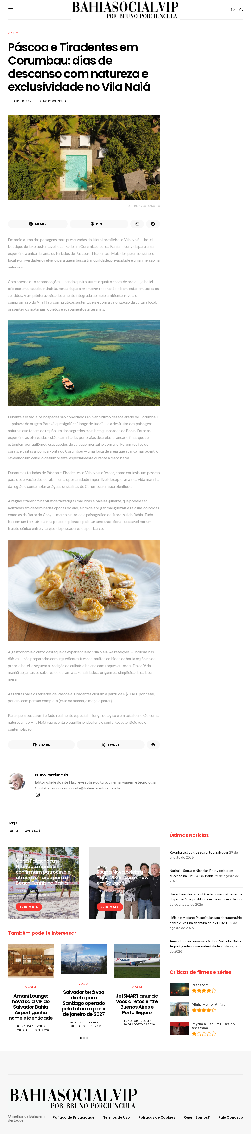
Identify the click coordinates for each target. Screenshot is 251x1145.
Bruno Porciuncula (52, 101)
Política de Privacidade (74, 1117)
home (15, 831)
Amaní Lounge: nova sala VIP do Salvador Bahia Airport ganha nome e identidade (31, 1006)
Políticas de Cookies (156, 1117)
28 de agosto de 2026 (33, 1030)
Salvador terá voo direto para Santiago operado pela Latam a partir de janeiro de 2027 (84, 1003)
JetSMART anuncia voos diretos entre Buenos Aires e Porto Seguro (137, 1004)
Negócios (22, 856)
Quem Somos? (197, 1117)
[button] (241, 10)
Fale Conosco (230, 1117)
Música (102, 867)
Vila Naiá (33, 831)
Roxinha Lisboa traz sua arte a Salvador (199, 852)
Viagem (13, 33)
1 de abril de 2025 (20, 101)
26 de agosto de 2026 (139, 1024)
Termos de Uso (116, 1117)
